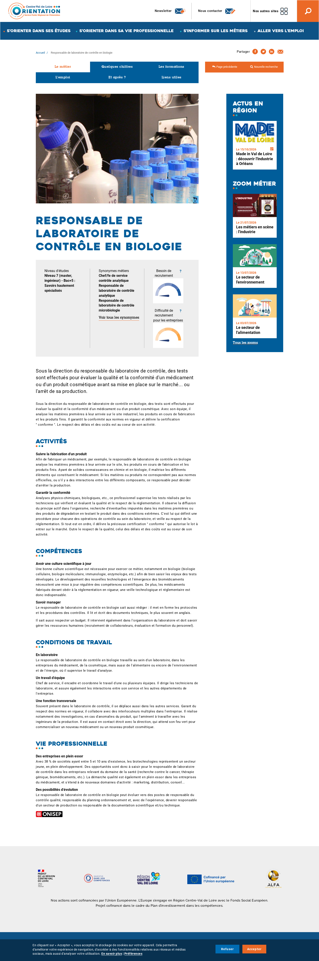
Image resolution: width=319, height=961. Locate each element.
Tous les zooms (245, 343)
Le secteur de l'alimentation (248, 330)
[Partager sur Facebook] (255, 51)
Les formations (171, 67)
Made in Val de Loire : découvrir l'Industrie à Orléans (254, 159)
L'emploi (63, 77)
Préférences (133, 953)
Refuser (227, 949)
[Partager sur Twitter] (263, 51)
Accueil (40, 52)
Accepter (254, 949)
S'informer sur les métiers (216, 30)
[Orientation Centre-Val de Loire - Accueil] (34, 10)
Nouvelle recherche (266, 66)
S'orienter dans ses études (39, 30)
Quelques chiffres (117, 67)
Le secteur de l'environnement (250, 279)
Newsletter (164, 11)
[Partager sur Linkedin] (271, 51)
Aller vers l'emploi (281, 30)
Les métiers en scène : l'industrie (254, 229)
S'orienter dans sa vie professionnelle (126, 30)
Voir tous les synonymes (119, 318)
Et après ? (117, 77)
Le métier (63, 67)
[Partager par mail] (280, 51)
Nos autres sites (265, 11)
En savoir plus (111, 953)
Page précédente (226, 66)
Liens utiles (171, 77)
